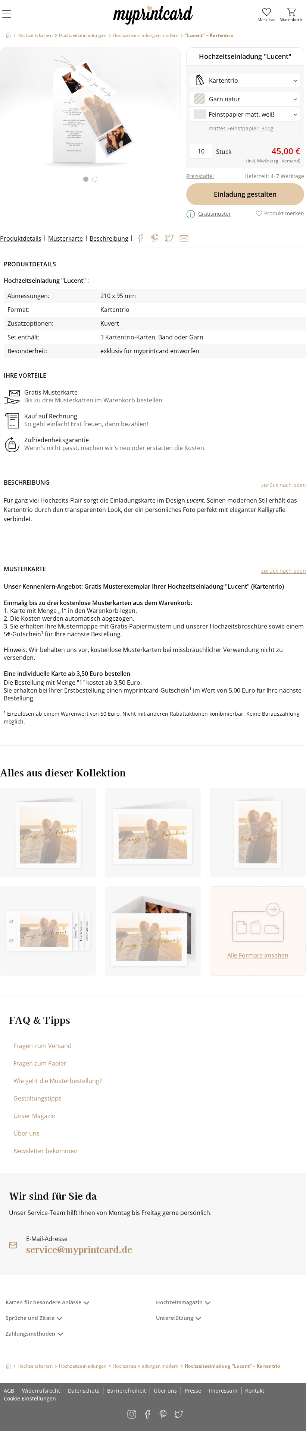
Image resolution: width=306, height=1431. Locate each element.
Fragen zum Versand (42, 1046)
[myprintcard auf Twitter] (179, 1415)
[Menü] (11, 18)
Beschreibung (109, 238)
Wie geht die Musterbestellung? (57, 1081)
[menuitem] (266, 14)
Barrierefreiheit (126, 1390)
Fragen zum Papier (39, 1063)
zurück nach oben (283, 484)
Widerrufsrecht (41, 1390)
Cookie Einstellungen (30, 1398)
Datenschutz (83, 1390)
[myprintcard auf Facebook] (148, 1415)
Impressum (223, 1390)
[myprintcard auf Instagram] (132, 1415)
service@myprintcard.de (79, 1249)
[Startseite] (8, 35)
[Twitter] (169, 238)
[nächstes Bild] (173, 119)
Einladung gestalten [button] (245, 194)
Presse (193, 1390)
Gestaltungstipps (37, 1098)
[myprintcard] (153, 22)
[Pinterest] (154, 238)
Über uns (26, 1133)
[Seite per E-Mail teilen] (183, 238)
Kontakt (254, 1390)
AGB (9, 1390)
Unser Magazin (34, 1116)
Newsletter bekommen (45, 1151)
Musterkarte (65, 238)
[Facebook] (140, 238)
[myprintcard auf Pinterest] (164, 1415)
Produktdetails (20, 238)
